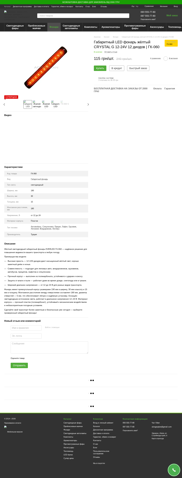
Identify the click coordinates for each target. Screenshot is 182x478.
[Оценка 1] (29, 358)
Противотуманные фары (135, 27)
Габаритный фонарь (39, 179)
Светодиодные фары (15, 27)
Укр (137, 6)
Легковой (35, 229)
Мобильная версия (15, 432)
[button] (180, 2)
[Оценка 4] (43, 358)
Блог (94, 7)
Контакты (79, 7)
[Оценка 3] (38, 358)
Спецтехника (48, 227)
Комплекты (90, 27)
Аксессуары (157, 27)
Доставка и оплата (41, 7)
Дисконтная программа (22, 7)
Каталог (7, 7)
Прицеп (58, 227)
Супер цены (69, 458)
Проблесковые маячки (36, 27)
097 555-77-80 (148, 16)
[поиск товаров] (127, 15)
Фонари (53, 27)
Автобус (56, 229)
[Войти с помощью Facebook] (62, 327)
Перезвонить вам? (148, 19)
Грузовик (72, 227)
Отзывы (104, 7)
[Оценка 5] (47, 358)
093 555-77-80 (148, 12)
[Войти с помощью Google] (67, 327)
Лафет (65, 227)
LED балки (68, 455)
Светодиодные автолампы (71, 27)
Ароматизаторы (111, 27)
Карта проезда (158, 439)
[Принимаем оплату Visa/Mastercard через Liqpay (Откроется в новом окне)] (25, 427)
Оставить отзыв (110, 52)
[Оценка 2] (34, 358)
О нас (87, 7)
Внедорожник (45, 229)
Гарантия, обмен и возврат (62, 7)
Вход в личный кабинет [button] (103, 423)
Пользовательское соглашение (101, 452)
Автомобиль (36, 227)
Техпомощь (68, 451)
